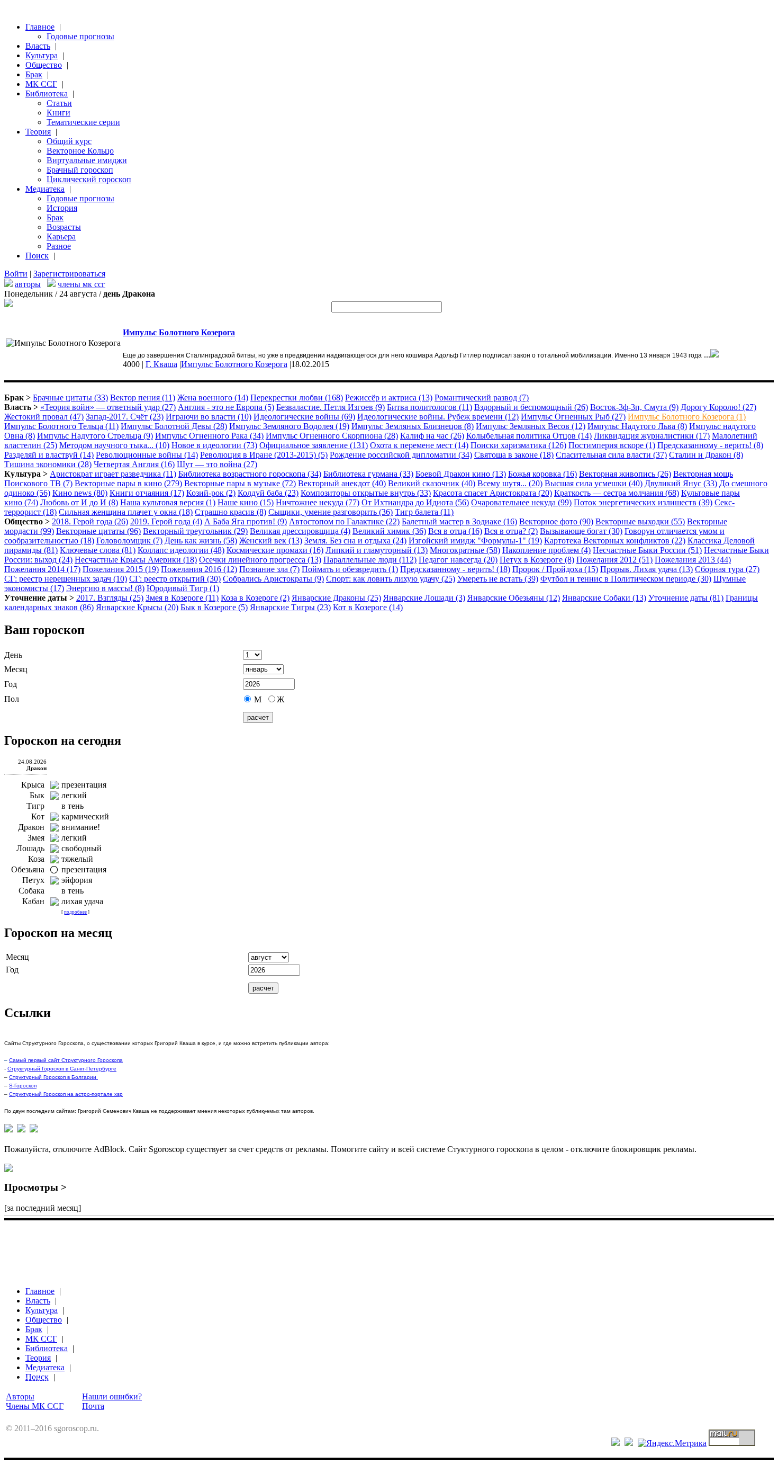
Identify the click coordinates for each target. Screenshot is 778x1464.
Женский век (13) (270, 540)
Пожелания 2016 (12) (199, 569)
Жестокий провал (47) (44, 416)
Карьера (61, 236)
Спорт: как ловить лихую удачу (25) (390, 578)
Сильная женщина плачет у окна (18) (126, 511)
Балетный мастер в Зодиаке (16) (459, 521)
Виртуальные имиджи (87, 160)
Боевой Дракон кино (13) (460, 473)
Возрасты (64, 226)
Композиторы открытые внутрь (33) (366, 492)
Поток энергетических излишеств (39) (643, 502)
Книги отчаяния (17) (147, 492)
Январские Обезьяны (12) (513, 597)
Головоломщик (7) (129, 540)
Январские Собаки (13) (604, 597)
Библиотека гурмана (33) (368, 473)
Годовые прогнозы (80, 36)
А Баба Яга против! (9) (245, 521)
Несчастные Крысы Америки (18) (136, 559)
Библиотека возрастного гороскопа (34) (249, 473)
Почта (93, 1406)
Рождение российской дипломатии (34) (401, 454)
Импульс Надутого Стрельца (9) (95, 435)
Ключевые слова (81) (97, 550)
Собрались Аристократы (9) (273, 578)
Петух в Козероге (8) (537, 559)
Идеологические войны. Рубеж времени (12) (438, 416)
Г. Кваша (161, 364)
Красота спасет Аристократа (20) (492, 492)
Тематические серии (83, 122)
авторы (28, 284)
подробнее (75, 912)
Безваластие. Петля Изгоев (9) (330, 407)
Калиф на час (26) (432, 435)
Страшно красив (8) (230, 511)
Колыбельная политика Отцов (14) (529, 435)
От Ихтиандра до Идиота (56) (415, 502)
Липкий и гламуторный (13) (376, 550)
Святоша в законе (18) (514, 454)
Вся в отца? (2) (511, 530)
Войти (16, 273)
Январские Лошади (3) (424, 597)
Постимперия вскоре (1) (611, 445)
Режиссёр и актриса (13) (388, 397)
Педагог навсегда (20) (458, 559)
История (62, 207)
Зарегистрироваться (69, 273)
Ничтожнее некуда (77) (317, 502)
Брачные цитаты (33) (70, 397)
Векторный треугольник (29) (195, 530)
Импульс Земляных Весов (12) (530, 426)
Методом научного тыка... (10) (114, 445)
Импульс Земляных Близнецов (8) (412, 426)
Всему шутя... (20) (509, 483)
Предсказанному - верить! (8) (710, 445)
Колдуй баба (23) (268, 492)
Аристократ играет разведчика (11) (113, 473)
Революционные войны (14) (147, 454)
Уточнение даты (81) (685, 597)
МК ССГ (41, 83)
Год (10, 684)
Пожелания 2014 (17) (42, 569)
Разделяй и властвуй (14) (49, 454)
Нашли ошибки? (112, 1396)
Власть (37, 45)
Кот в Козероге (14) (368, 607)
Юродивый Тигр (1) (183, 588)
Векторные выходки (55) (640, 521)
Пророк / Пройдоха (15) (555, 569)
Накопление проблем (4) (546, 550)
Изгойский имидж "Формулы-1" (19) (475, 540)
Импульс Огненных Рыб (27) (573, 416)
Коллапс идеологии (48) (181, 550)
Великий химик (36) (389, 530)
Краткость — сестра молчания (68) (616, 492)
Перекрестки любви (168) (296, 397)
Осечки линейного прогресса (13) (260, 559)
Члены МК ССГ (35, 1406)
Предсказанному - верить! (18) (455, 569)
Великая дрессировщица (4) (300, 530)
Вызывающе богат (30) (581, 530)
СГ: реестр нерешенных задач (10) (65, 578)
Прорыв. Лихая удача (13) (646, 569)
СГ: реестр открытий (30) (175, 578)
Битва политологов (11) (429, 407)
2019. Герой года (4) (166, 521)
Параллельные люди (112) (370, 559)
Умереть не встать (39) (497, 578)
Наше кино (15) (246, 502)
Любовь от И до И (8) (79, 502)
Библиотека (46, 93)
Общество (43, 64)
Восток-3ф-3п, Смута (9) (634, 407)
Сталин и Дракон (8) (706, 454)
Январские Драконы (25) (336, 597)
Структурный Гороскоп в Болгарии (53, 1077)
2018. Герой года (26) (90, 521)
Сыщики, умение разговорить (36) (330, 511)
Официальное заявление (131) (313, 445)
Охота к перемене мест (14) (419, 445)
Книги (58, 112)
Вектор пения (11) (142, 397)
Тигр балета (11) (424, 511)
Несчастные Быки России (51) (647, 550)
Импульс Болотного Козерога (234, 364)
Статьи (59, 103)
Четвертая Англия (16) (134, 464)
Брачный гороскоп (80, 169)
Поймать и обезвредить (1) (350, 569)
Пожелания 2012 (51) (614, 559)
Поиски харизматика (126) (518, 445)
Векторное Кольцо (80, 150)
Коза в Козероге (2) (255, 597)
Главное (40, 26)
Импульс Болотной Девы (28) (174, 426)
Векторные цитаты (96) (98, 530)
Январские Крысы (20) (137, 607)
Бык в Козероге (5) (214, 607)
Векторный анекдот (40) (342, 483)
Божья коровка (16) (542, 473)
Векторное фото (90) (556, 521)
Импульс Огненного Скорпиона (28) (332, 435)
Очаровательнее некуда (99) (521, 502)
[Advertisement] (197, 1239)
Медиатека (45, 188)
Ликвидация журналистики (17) (652, 435)
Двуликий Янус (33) (681, 483)
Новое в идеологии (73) (214, 445)
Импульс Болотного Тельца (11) (61, 426)
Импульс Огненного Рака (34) (209, 435)
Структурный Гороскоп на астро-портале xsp (66, 1094)
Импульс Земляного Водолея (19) (289, 426)
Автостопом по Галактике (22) (344, 521)
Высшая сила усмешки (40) (594, 483)
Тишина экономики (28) (48, 464)
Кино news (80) (79, 492)
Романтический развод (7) (482, 397)
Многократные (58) (465, 550)
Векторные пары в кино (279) (128, 483)
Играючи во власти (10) (208, 416)
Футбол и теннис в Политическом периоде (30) (625, 578)
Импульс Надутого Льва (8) (637, 426)
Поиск (37, 255)
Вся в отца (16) (455, 530)
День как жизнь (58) (201, 540)
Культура (41, 55)
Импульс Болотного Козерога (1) (687, 416)
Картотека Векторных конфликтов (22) (614, 540)
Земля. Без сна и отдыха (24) (355, 540)
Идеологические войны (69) (304, 416)
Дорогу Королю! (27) (718, 407)
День (13, 654)
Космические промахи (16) (275, 550)
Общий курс (69, 141)
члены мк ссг (81, 284)
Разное (59, 246)
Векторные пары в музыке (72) (240, 483)
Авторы (20, 1396)
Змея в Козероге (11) (182, 597)
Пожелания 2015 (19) (121, 569)
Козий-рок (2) (211, 492)
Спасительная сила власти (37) (611, 454)
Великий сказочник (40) (431, 483)
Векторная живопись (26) (625, 473)
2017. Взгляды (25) (109, 597)
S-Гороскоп (23, 1085)
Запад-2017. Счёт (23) (125, 416)
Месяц (16, 669)
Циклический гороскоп (89, 179)
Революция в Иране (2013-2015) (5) (264, 454)
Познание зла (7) (269, 569)
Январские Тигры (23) (290, 607)
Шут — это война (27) (217, 464)
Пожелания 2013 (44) (693, 559)
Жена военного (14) (212, 397)
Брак (33, 74)
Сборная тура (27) (727, 569)
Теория (38, 131)
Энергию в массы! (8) (105, 588)
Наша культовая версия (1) (167, 502)
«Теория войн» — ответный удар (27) (108, 407)
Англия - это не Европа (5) (226, 407)
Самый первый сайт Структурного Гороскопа (66, 1060)
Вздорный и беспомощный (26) (531, 407)
